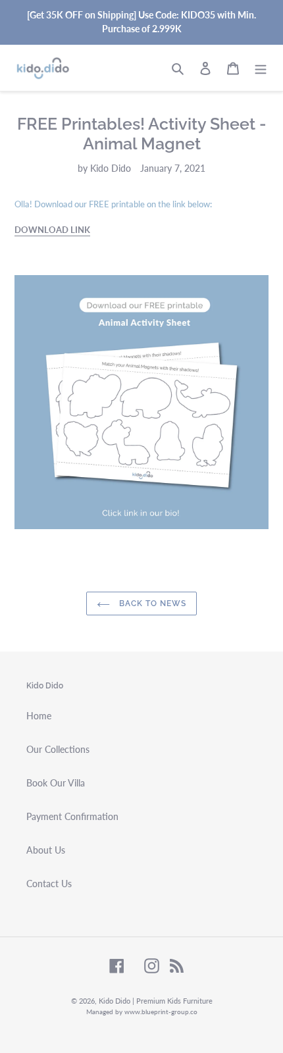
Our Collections (58, 749)
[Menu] (260, 68)
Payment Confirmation (72, 816)
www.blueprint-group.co (160, 1011)
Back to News (151, 603)
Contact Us (49, 883)
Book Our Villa (55, 782)
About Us (45, 850)
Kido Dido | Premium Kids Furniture (156, 1000)
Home (38, 715)
